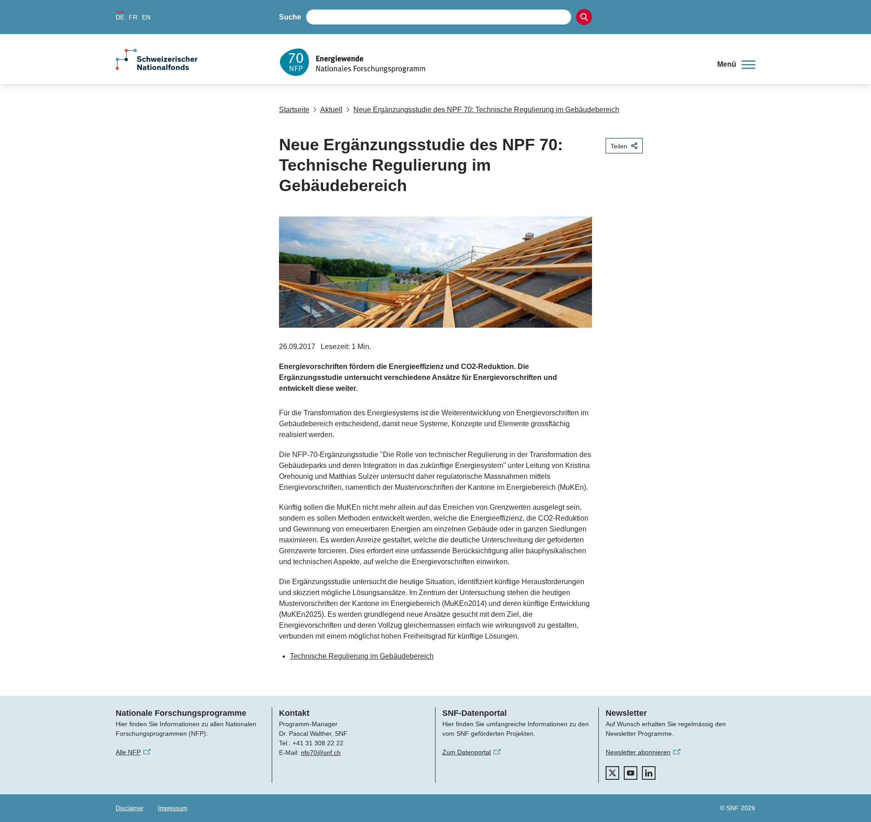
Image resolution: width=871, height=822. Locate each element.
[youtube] (630, 773)
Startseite (294, 109)
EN (146, 17)
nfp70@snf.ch (321, 752)
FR (133, 17)
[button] (736, 64)
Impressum (172, 808)
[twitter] (612, 773)
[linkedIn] (649, 773)
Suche (290, 17)
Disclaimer (129, 808)
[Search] (584, 17)
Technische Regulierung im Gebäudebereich (362, 656)
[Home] (492, 62)
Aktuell (331, 109)
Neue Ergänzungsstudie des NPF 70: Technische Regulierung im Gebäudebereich (486, 109)
